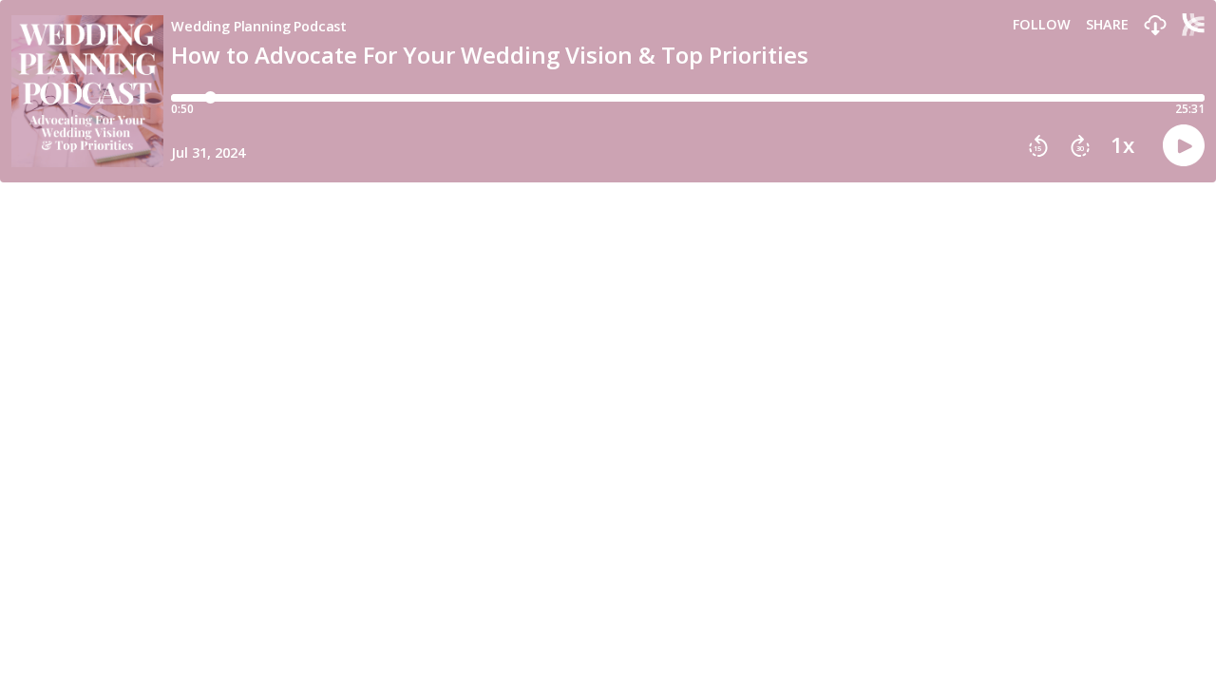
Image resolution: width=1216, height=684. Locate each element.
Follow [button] (1042, 24)
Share (1107, 24)
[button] (1155, 26)
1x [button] (1122, 145)
